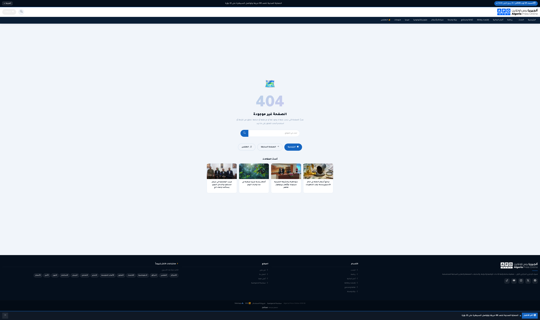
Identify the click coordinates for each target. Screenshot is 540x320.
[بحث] (21, 12)
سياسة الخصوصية (258, 283)
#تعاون (121, 275)
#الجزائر (174, 275)
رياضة (510, 20)
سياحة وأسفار (437, 20)
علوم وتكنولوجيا (420, 20)
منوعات (397, 20)
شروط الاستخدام (259, 303)
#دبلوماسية (142, 275)
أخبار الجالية (498, 20)
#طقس (164, 275)
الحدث (521, 20)
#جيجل (74, 275)
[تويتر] (528, 281)
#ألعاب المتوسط (107, 275)
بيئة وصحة (452, 20)
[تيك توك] (507, 281)
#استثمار (64, 275)
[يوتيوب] (514, 281)
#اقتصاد (131, 275)
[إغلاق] (5, 316)
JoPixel (265, 307)
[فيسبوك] (535, 281)
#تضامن (85, 275)
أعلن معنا (262, 279)
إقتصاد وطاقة (483, 20)
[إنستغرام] (521, 281)
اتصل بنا (262, 274)
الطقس (384, 20)
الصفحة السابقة (268, 147)
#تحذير (94, 275)
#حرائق (154, 275)
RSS (246, 303)
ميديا (407, 20)
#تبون (55, 275)
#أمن (47, 275)
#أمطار (38, 275)
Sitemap (238, 303)
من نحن (263, 270)
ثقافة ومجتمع (467, 20)
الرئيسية (532, 20)
